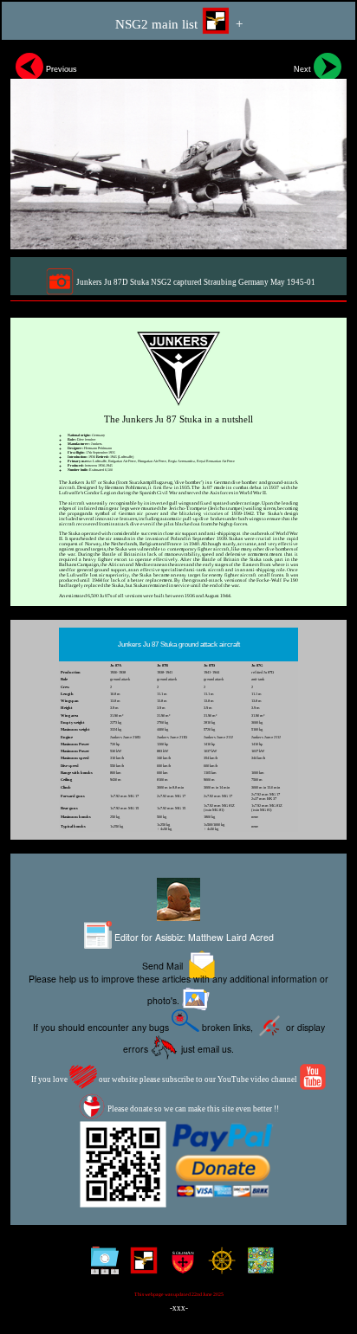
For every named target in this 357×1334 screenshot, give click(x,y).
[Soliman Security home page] (179, 1267)
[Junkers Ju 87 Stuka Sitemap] (101, 1267)
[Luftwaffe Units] (140, 1267)
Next (304, 69)
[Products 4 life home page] (257, 1267)
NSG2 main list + (179, 24)
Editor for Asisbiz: (193, 936)
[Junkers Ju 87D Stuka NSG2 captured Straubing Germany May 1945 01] (178, 148)
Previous (60, 69)
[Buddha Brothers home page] (218, 1267)
